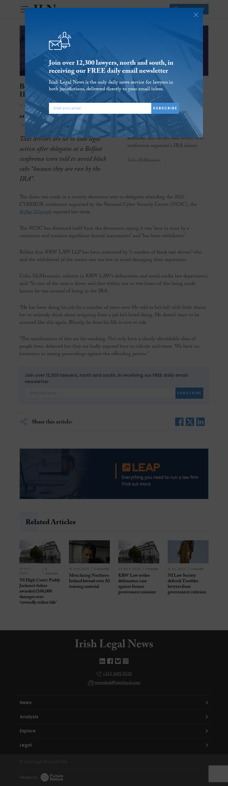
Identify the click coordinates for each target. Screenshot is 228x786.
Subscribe (165, 108)
